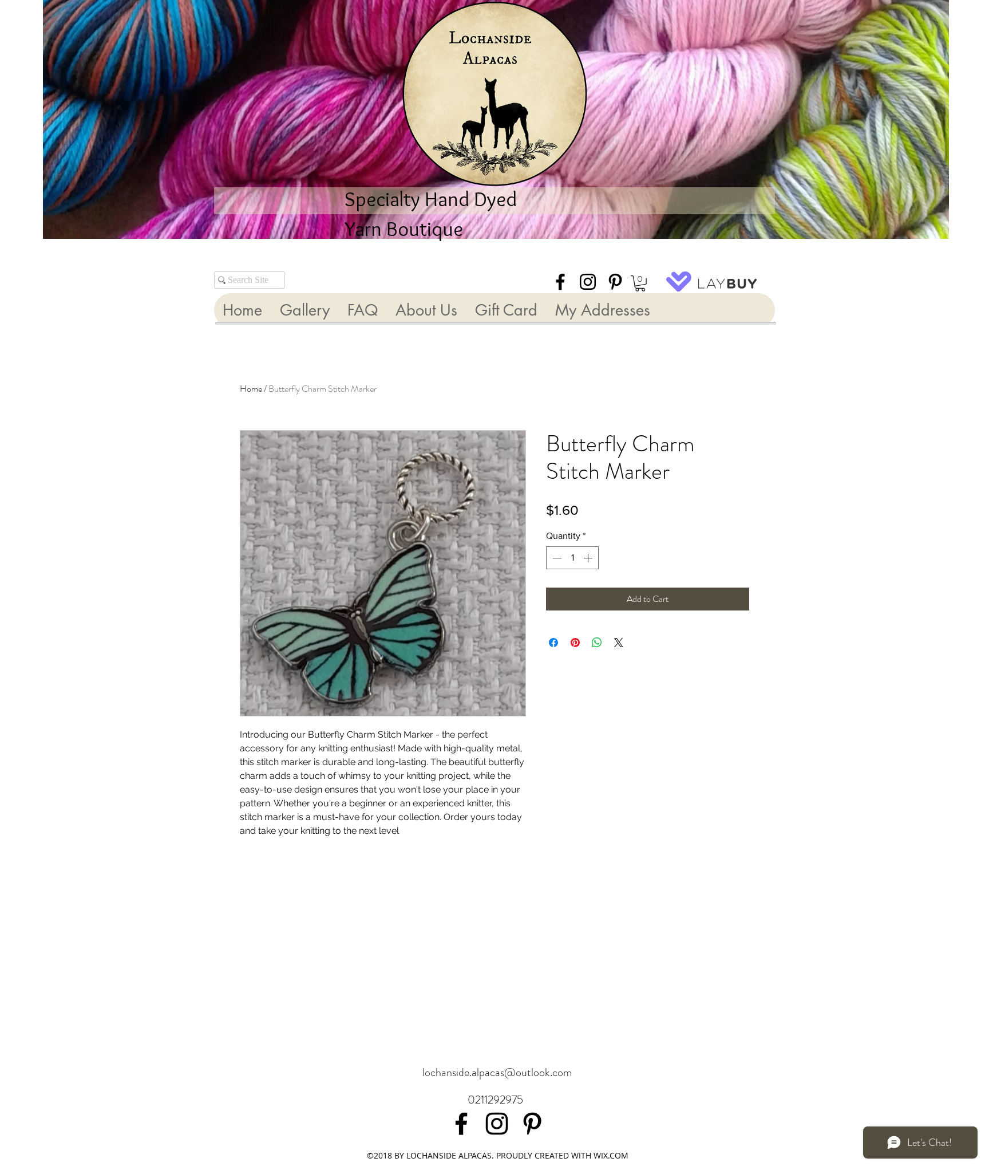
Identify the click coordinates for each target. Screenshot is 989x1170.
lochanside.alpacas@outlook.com (497, 1072)
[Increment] (589, 558)
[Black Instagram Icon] (588, 282)
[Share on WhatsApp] (597, 642)
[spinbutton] (572, 558)
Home (251, 388)
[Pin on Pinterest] (575, 642)
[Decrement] (556, 558)
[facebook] (560, 282)
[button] (640, 283)
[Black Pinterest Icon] (615, 282)
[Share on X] (619, 642)
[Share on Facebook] (553, 642)
